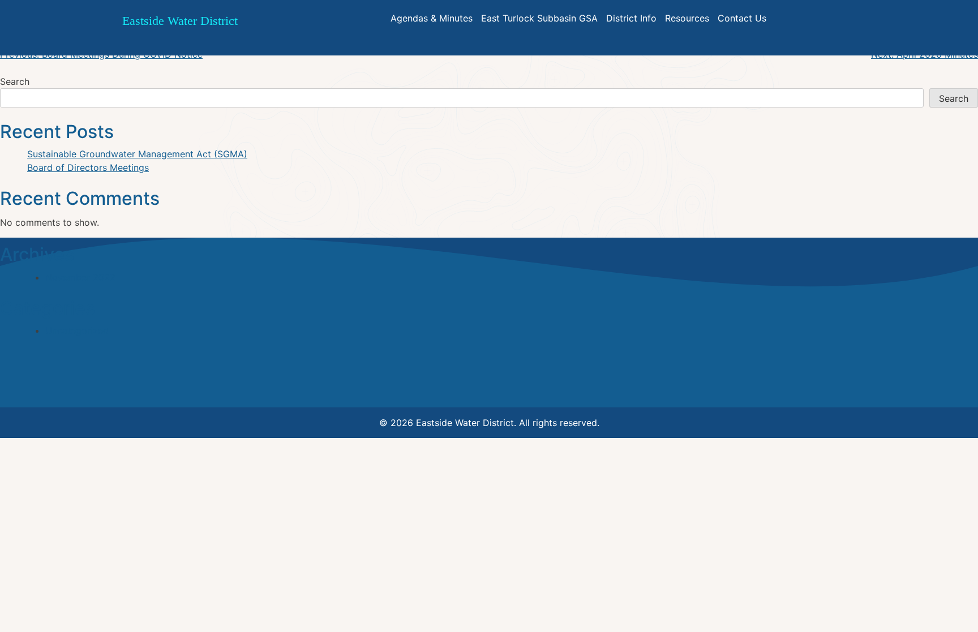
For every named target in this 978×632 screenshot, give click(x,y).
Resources (687, 18)
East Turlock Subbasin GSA (539, 18)
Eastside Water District (180, 21)
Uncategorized (77, 330)
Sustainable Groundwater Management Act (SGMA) (137, 154)
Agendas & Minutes (432, 18)
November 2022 (80, 277)
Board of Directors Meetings (88, 167)
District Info (631, 18)
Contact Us (742, 18)
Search (14, 81)
